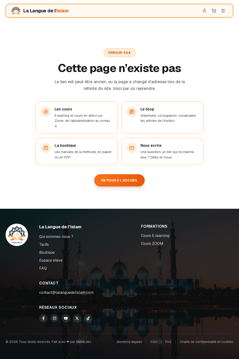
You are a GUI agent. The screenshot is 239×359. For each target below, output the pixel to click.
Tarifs (44, 244)
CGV (153, 342)
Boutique (47, 252)
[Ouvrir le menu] (223, 11)
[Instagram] (54, 318)
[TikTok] (88, 318)
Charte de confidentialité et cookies (206, 342)
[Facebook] (43, 318)
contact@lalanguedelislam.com (66, 292)
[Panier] (214, 11)
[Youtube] (66, 318)
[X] (77, 318)
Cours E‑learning (155, 235)
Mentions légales (129, 342)
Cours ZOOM (152, 243)
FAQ (43, 268)
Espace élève (51, 260)
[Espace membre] (204, 11)
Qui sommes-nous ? (56, 236)
